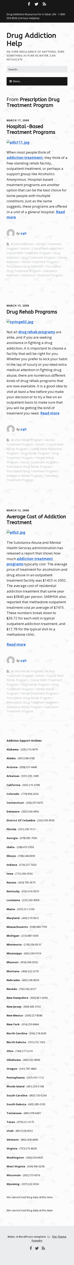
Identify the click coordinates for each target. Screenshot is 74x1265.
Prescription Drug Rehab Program (29, 467)
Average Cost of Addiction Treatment (36, 519)
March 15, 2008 (18, 305)
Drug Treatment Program (39, 257)
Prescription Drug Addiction (25, 266)
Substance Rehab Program (24, 476)
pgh (24, 233)
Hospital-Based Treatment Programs (31, 129)
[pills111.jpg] (18, 142)
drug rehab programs (36, 332)
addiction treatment (25, 157)
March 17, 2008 (18, 120)
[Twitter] (36, 4)
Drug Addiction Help (31, 39)
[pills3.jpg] (16, 532)
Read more (49, 413)
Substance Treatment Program (42, 275)
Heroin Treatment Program (40, 262)
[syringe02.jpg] (20, 321)
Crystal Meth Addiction (47, 248)
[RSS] (44, 4)
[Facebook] (29, 4)
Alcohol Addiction (22, 244)
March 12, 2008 (18, 510)
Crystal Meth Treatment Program (29, 253)
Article (25, 248)
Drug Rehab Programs (32, 312)
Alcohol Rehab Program (26, 440)
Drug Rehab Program (35, 453)
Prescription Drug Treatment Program (32, 471)
